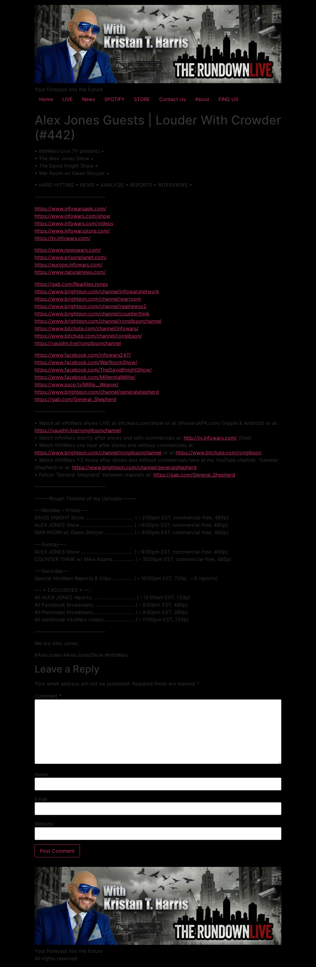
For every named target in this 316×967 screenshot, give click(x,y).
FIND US (228, 99)
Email (41, 799)
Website (44, 823)
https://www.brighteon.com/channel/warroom (88, 299)
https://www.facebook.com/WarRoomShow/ (86, 362)
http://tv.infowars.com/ (210, 438)
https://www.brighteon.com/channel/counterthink (92, 314)
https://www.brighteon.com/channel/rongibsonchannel (98, 321)
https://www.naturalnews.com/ (70, 272)
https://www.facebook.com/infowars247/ (83, 355)
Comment (48, 695)
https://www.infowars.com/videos (74, 223)
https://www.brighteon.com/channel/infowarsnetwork (97, 291)
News (88, 99)
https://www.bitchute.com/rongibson (218, 452)
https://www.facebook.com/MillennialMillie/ (85, 377)
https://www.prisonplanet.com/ (71, 257)
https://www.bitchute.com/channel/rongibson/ (88, 336)
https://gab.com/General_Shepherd (75, 399)
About (202, 99)
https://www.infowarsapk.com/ (70, 208)
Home (46, 99)
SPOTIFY (114, 99)
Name (41, 774)
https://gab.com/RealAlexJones (71, 284)
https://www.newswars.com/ (68, 250)
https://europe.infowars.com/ (68, 265)
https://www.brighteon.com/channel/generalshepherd (97, 392)
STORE (142, 99)
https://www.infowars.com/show (72, 216)
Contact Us (172, 99)
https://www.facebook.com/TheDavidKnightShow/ (93, 370)
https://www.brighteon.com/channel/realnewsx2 (91, 306)
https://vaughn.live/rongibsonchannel (78, 343)
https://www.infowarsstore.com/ (72, 231)
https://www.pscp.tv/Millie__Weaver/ (76, 384)
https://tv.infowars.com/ (62, 238)
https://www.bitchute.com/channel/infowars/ (87, 328)
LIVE (67, 99)
